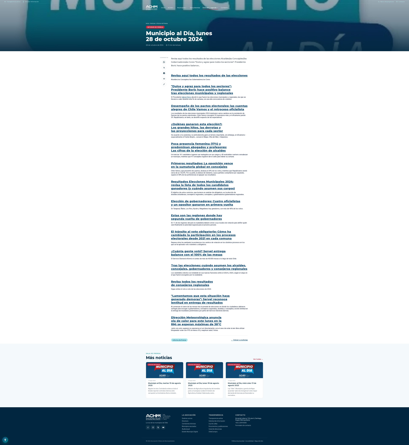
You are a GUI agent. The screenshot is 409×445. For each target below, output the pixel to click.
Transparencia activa (216, 418)
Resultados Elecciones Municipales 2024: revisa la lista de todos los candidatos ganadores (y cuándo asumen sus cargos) (203, 185)
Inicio (163, 8)
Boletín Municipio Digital (190, 432)
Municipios (181, 8)
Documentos (195, 8)
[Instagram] (153, 427)
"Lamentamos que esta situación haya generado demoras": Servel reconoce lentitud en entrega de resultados (200, 299)
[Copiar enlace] (164, 84)
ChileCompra (213, 432)
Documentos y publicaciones (218, 426)
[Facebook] (148, 427)
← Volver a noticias (239, 340)
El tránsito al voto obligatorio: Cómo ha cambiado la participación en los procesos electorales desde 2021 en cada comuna (203, 235)
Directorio (185, 421)
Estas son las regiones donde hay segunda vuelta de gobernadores (196, 217)
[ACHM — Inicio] (151, 7)
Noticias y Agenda (209, 8)
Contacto (224, 8)
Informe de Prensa (179, 340)
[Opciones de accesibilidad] (5, 440)
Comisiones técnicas (189, 424)
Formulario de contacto (243, 425)
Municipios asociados (189, 426)
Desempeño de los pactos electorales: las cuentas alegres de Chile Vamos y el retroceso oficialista (209, 107)
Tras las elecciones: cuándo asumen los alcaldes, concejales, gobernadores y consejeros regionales (209, 267)
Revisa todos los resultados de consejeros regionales (192, 283)
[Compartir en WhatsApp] (164, 62)
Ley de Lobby (213, 424)
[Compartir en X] (164, 67)
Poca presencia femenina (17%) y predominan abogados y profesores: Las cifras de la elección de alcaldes (199, 147)
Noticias (152, 23)
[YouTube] (163, 427)
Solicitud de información (217, 421)
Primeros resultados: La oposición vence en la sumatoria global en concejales (202, 165)
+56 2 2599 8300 (241, 423)
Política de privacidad (238, 441)
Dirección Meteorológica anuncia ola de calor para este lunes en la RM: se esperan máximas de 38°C (196, 321)
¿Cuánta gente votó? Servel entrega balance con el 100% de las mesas (198, 253)
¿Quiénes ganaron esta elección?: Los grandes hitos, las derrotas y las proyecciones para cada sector (197, 127)
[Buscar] (262, 8)
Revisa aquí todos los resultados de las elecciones (209, 75)
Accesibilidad (249, 441)
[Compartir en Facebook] (164, 73)
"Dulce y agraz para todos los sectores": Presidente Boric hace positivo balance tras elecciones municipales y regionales (202, 90)
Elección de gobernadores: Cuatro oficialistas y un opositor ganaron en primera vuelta (205, 203)
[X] (158, 427)
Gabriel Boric (186, 97)
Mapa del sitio (259, 441)
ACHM (170, 8)
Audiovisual (186, 429)
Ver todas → (258, 359)
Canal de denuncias (215, 429)
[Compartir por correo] (164, 78)
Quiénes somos (187, 418)
